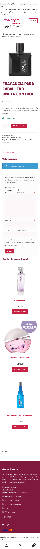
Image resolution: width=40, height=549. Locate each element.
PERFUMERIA (13, 34)
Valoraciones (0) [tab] (8, 152)
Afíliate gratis (10, 512)
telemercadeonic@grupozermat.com (15, 492)
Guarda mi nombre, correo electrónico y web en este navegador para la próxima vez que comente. (20, 242)
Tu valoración (20, 193)
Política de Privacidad (12, 500)
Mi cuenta (6, 545)
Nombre (20, 221)
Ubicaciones (9, 508)
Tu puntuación (10, 187)
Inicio (6, 34)
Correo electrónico (20, 230)
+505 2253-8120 (7, 490)
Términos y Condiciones (13, 496)
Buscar (20, 545)
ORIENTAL (20, 140)
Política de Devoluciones (13, 504)
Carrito (31, 543)
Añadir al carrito (19, 126)
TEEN (20, 34)
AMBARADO (12, 140)
